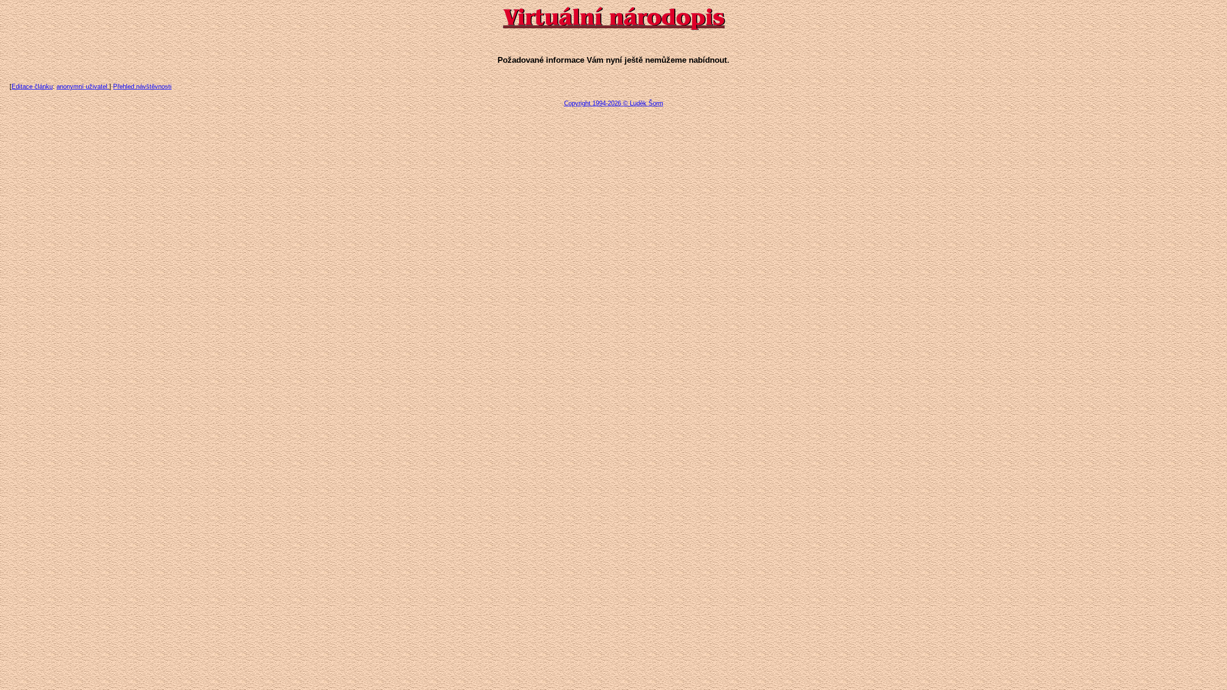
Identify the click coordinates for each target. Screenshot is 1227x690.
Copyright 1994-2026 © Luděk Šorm (613, 103)
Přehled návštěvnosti (142, 86)
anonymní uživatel (83, 86)
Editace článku (32, 86)
